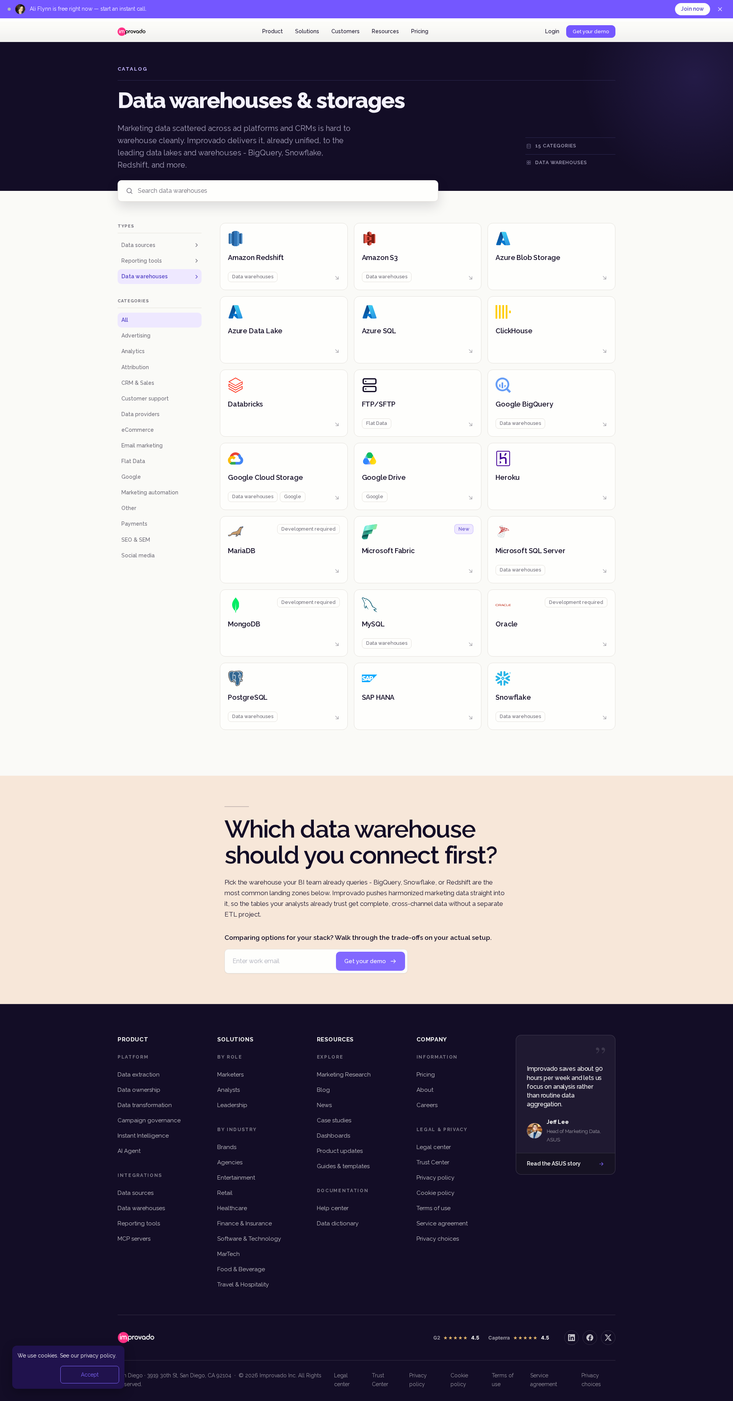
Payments (134, 524)
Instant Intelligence (143, 1135)
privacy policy (98, 1356)
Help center (333, 1208)
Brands (226, 1147)
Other (128, 508)
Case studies (334, 1120)
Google (131, 477)
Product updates (340, 1151)
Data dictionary (337, 1223)
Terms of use (433, 1208)
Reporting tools (141, 261)
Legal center (434, 1147)
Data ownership (139, 1089)
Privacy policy (435, 1177)
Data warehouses (144, 276)
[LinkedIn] (571, 1337)
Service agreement (442, 1223)
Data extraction (139, 1074)
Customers (345, 31)
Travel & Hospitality (243, 1284)
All (124, 320)
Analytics (133, 351)
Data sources (138, 245)
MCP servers (134, 1238)
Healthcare (232, 1208)
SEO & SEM (135, 540)
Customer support (145, 398)
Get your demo (591, 31)
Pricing (419, 31)
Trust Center (433, 1162)
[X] (608, 1337)
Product (272, 31)
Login (552, 31)
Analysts (228, 1089)
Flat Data (133, 461)
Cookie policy (435, 1193)
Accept (89, 1375)
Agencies (229, 1162)
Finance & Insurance (244, 1223)
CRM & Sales (137, 383)
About (425, 1089)
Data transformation (145, 1105)
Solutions (307, 31)
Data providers (140, 414)
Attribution (135, 367)
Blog (323, 1089)
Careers (427, 1105)
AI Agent (129, 1151)
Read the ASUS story (554, 1164)
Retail (224, 1193)
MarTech (228, 1254)
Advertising (135, 335)
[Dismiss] (720, 9)
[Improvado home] (131, 31)
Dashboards (333, 1135)
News (324, 1105)
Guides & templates (343, 1166)
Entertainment (236, 1177)
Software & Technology (249, 1238)
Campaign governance (149, 1120)
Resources (385, 31)
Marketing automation (149, 492)
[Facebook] (590, 1337)
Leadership (232, 1105)
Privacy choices (438, 1238)
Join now (692, 9)
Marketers (230, 1074)
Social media (138, 555)
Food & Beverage (241, 1269)
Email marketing (142, 445)
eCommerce (137, 430)
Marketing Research (344, 1074)
